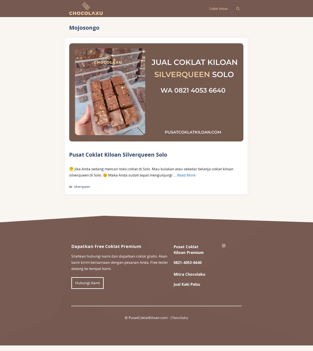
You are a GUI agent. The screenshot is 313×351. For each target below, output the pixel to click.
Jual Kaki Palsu (187, 284)
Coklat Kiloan (218, 8)
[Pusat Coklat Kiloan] (86, 8)
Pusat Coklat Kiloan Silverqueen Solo (118, 154)
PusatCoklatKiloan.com (148, 317)
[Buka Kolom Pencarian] (238, 8)
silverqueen (82, 187)
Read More (186, 175)
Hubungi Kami (87, 282)
